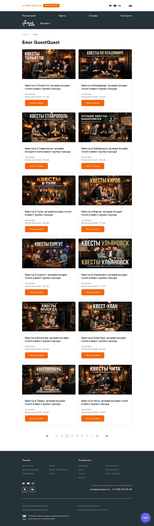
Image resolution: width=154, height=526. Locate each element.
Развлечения (27, 466)
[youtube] (115, 6)
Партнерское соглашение (88, 506)
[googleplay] (25, 490)
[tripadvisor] (119, 6)
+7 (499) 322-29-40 (32, 5)
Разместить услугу (113, 473)
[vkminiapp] (32, 490)
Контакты (126, 15)
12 (97, 436)
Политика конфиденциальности (35, 506)
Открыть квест (111, 466)
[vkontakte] (110, 6)
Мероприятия (28, 473)
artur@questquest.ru (100, 489)
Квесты (52, 473)
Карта (62, 15)
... (92, 436)
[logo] (28, 23)
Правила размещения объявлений (92, 510)
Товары (52, 466)
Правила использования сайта (35, 510)
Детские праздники (30, 469)
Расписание (29, 15)
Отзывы (93, 15)
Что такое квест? (112, 469)
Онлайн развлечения (58, 469)
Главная (25, 34)
